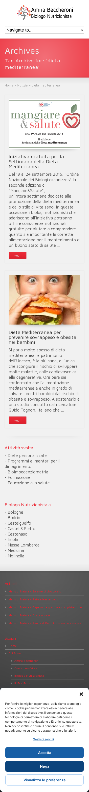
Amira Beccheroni (26, 661)
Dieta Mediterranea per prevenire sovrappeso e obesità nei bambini (42, 337)
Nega (44, 766)
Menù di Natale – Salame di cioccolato (34, 591)
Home (12, 646)
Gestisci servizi (43, 739)
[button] (81, 694)
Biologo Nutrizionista (29, 675)
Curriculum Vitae (25, 668)
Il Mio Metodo (23, 683)
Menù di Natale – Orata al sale (29, 615)
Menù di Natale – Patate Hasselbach (33, 599)
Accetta (44, 752)
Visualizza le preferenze (44, 780)
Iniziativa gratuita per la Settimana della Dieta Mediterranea (36, 161)
